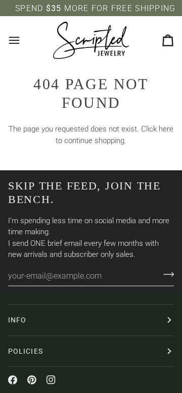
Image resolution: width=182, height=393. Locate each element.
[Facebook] (12, 379)
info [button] (17, 320)
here (166, 129)
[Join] (165, 275)
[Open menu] (23, 40)
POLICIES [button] (25, 351)
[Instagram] (51, 379)
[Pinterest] (31, 379)
